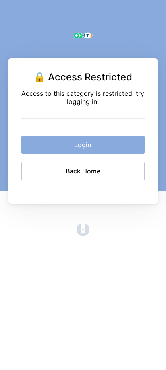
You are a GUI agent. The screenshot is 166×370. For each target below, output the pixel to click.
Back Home (83, 171)
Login (82, 145)
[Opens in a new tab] (83, 234)
